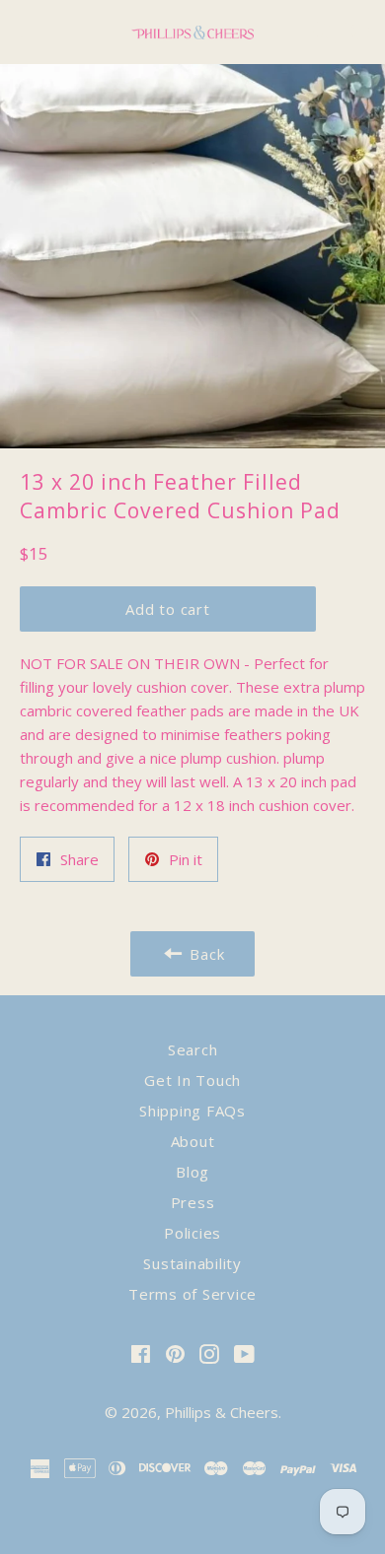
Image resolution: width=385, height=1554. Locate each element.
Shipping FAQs (192, 1110)
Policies (192, 1233)
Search (193, 1049)
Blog (192, 1172)
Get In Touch (192, 1080)
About (193, 1141)
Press (193, 1202)
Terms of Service (192, 1294)
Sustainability (192, 1263)
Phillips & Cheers (221, 1412)
